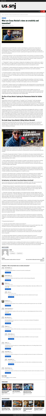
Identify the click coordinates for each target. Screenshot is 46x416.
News (3, 405)
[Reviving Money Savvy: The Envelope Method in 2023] (18, 403)
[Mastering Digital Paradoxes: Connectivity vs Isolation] (39, 403)
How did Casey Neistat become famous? (5, 392)
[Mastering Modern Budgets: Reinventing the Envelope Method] (28, 403)
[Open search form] (39, 11)
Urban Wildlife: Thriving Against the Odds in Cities (6, 409)
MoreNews (26, 414)
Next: (35, 259)
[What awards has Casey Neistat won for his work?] (28, 387)
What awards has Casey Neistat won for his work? (27, 392)
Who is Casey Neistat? (16, 391)
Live (43, 11)
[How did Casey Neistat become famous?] (7, 387)
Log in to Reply (7, 272)
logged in (7, 377)
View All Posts (19, 253)
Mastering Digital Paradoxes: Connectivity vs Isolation (39, 409)
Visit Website (12, 253)
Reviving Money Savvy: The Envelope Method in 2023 (17, 409)
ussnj (3, 25)
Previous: (11, 259)
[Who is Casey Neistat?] (18, 387)
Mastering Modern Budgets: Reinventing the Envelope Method (28, 409)
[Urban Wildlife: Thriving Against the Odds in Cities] (7, 403)
